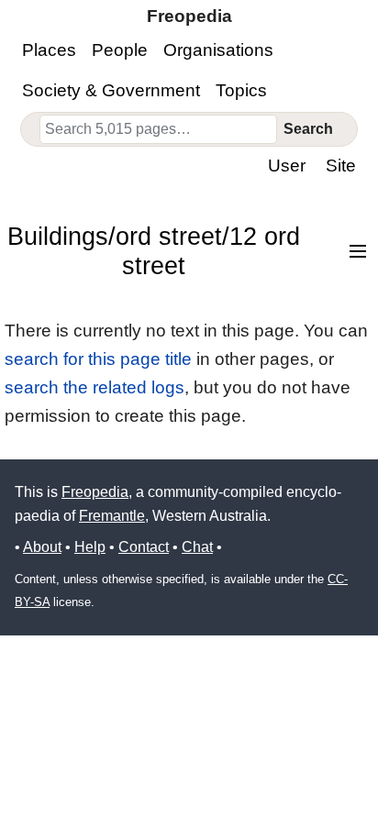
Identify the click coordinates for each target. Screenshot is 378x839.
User (287, 165)
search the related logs (94, 387)
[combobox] (158, 129)
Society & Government (111, 90)
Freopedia (94, 492)
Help (90, 547)
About (42, 547)
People (120, 50)
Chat (197, 547)
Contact (143, 547)
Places (49, 50)
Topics (241, 90)
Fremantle (112, 516)
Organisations (218, 50)
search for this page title (98, 359)
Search (308, 129)
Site (341, 165)
